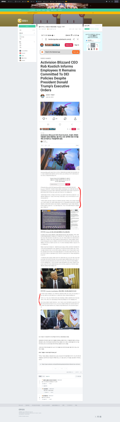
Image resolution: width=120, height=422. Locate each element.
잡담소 (48, 10)
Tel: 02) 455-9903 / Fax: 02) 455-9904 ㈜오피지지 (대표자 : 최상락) (30, 413)
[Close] (90, 6)
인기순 (40, 376)
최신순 (43, 376)
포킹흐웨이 (46, 388)
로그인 (116, 1)
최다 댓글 (96, 28)
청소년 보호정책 (46, 405)
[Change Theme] (109, 1)
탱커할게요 (45, 395)
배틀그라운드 (54, 10)
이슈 (39, 29)
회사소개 (21, 405)
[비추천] (40, 383)
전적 (11, 1)
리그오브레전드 (32, 10)
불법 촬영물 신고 (56, 405)
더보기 (50, 383)
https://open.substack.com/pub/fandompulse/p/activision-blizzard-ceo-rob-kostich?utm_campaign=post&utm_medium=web (61, 364)
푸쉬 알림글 (87, 28)
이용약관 (27, 405)
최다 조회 (92, 28)
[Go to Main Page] (3, 1)
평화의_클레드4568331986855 (50, 380)
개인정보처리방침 (36, 405)
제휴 (63, 405)
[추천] (40, 380)
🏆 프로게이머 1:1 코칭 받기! (31, 12)
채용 (76, 405)
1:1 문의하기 (69, 405)
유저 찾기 (39, 10)
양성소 (43, 10)
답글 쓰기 (45, 383)
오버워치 (60, 10)
